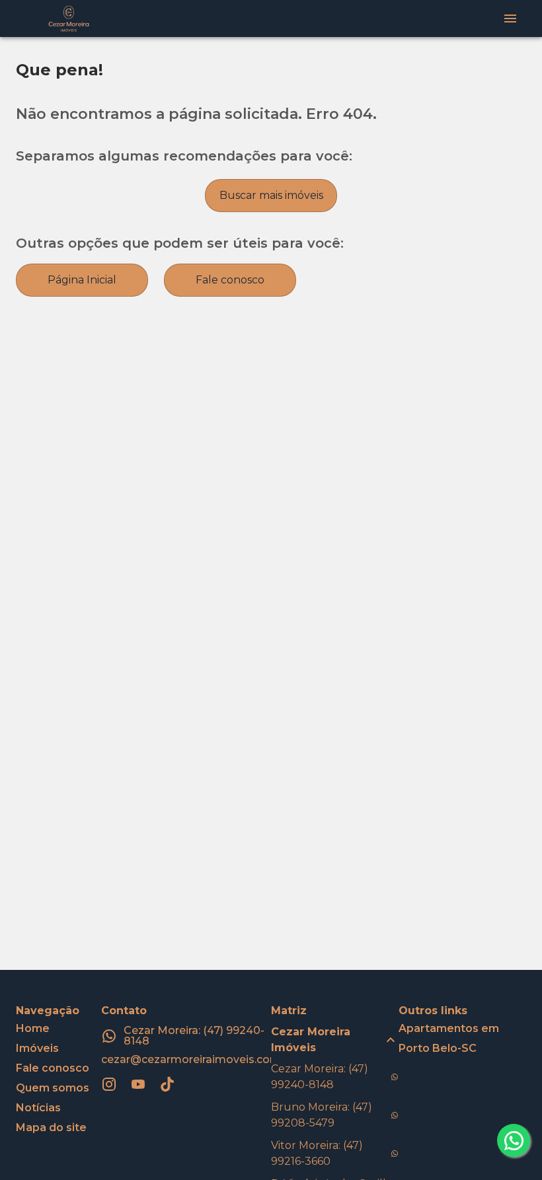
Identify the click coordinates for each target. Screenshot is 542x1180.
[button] (335, 1040)
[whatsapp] (513, 1140)
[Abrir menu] (510, 18)
